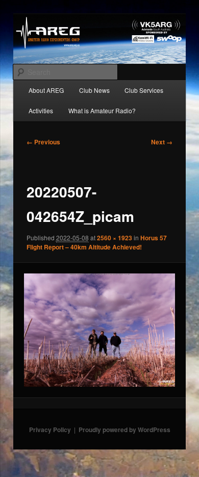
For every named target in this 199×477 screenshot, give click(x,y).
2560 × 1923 (114, 237)
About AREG (46, 90)
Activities (41, 110)
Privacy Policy (50, 429)
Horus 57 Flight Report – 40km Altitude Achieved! (97, 242)
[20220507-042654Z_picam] (99, 330)
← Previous (43, 141)
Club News (94, 90)
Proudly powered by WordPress (124, 429)
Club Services (144, 90)
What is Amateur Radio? (102, 110)
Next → (161, 141)
